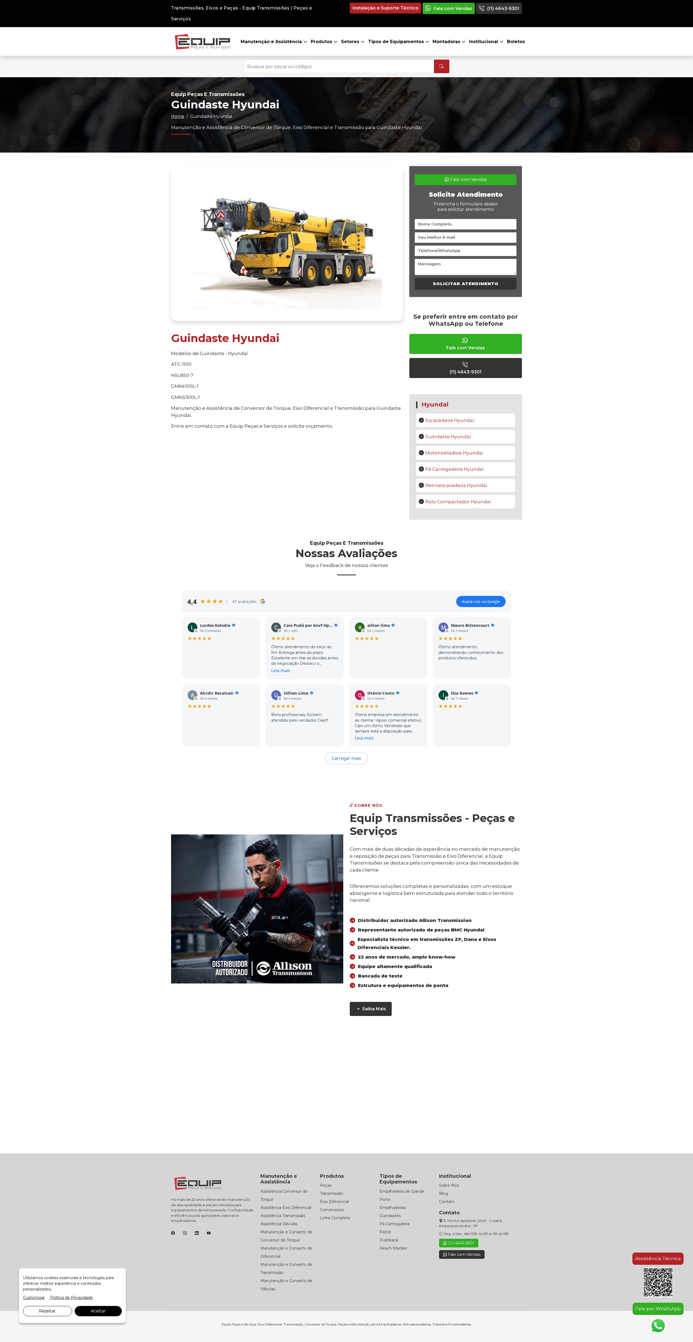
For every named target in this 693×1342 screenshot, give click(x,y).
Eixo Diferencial (334, 1201)
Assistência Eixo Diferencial (285, 1207)
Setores (351, 41)
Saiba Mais (374, 1008)
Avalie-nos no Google (481, 601)
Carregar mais (346, 758)
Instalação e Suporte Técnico (385, 8)
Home (177, 116)
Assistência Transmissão (282, 1215)
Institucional (484, 41)
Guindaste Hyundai (447, 436)
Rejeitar (47, 1311)
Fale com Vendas (452, 8)
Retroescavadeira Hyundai (456, 485)
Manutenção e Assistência (272, 41)
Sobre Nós (449, 1185)
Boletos (516, 41)
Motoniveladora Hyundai (454, 453)
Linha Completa (335, 1217)
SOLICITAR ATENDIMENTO (466, 283)
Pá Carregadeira (395, 1223)
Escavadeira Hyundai (449, 420)
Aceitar (98, 1311)
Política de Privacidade (71, 1297)
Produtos (322, 41)
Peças (326, 1185)
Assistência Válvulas (278, 1223)
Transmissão (331, 1193)
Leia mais (280, 670)
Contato (447, 1201)
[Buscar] (441, 66)
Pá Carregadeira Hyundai (454, 469)
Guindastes (390, 1215)
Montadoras (447, 41)
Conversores (332, 1209)
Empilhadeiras (393, 1207)
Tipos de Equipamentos (396, 41)
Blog (443, 1193)
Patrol (385, 1232)
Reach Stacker (393, 1248)
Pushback (389, 1240)
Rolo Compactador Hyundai (458, 501)
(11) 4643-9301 (502, 8)
